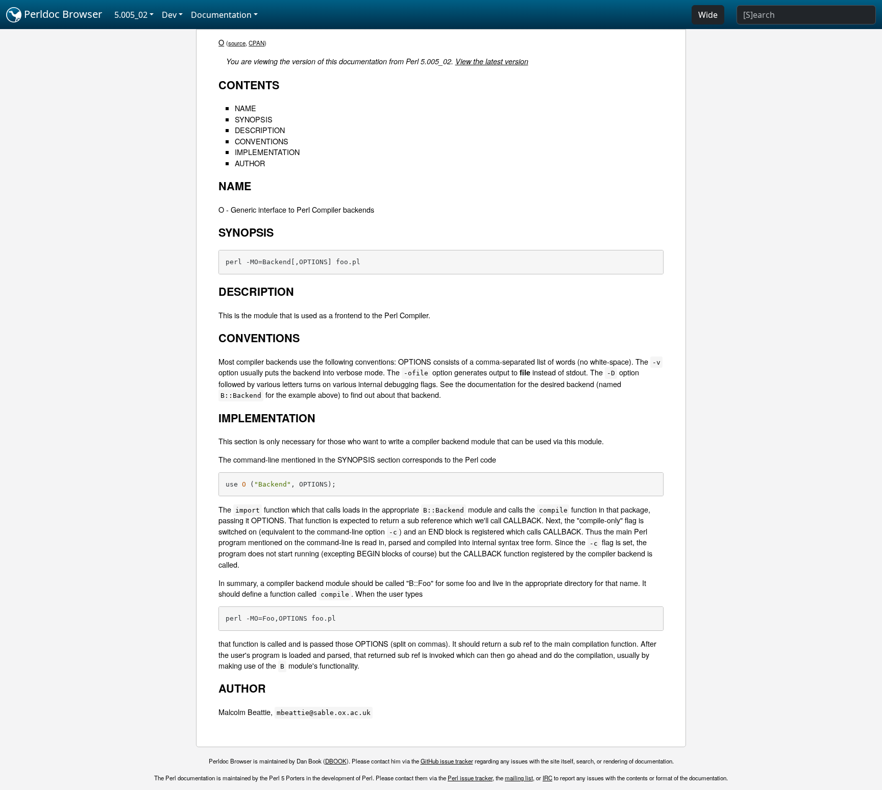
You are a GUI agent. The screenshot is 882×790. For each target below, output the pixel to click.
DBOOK (336, 761)
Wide (708, 14)
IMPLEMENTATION (267, 151)
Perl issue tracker (470, 778)
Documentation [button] (221, 14)
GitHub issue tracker (447, 761)
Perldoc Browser (61, 14)
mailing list (519, 778)
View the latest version (491, 61)
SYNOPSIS (254, 119)
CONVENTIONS (261, 141)
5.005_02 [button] (131, 14)
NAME (245, 108)
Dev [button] (169, 14)
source (237, 43)
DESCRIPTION (260, 129)
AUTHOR (250, 163)
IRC (547, 778)
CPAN (256, 43)
